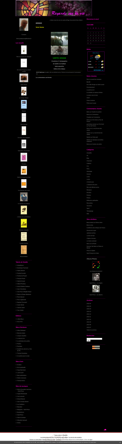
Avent (88, 97)
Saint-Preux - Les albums (96, 294)
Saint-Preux (20, 414)
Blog (88, 158)
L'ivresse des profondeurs (23, 216)
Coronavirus (95, 114)
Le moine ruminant (91, 241)
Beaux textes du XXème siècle (94, 222)
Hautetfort (65, 435)
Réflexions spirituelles (92, 200)
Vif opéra (24, 164)
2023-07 (89, 327)
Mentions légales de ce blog (49, 439)
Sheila (18, 422)
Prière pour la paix (91, 103)
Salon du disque (21, 417)
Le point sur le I (91, 90)
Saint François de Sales (93, 253)
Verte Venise (24, 84)
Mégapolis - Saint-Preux (23, 409)
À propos (24, 34)
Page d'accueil (70, 20)
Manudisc (19, 406)
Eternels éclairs (21, 333)
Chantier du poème (97, 112)
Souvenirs (89, 205)
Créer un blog (58, 435)
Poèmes (89, 195)
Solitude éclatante (23, 230)
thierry (88, 114)
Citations (89, 163)
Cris (88, 166)
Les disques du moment (96, 271)
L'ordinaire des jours (92, 184)
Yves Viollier (20, 310)
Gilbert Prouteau (21, 283)
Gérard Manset (21, 399)
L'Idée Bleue (20, 319)
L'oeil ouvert (20, 372)
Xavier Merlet (20, 304)
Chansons (89, 160)
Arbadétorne (20, 265)
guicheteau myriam (92, 124)
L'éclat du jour (90, 182)
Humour (89, 174)
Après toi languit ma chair (23, 177)
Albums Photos (92, 259)
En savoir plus (92, 442)
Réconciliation (24, 256)
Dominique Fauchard (22, 268)
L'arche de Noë (91, 235)
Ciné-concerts (20, 396)
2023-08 (89, 324)
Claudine (89, 117)
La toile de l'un (21, 338)
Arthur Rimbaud (21, 330)
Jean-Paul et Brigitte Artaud (24, 291)
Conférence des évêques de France (96, 227)
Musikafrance (20, 412)
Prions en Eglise (91, 250)
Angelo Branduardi (22, 393)
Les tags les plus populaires (75, 437)
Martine (89, 132)
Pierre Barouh (20, 297)
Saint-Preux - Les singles (95, 283)
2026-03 (89, 306)
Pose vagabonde (21, 299)
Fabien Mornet (21, 270)
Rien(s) (24, 111)
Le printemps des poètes (23, 341)
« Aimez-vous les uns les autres (58, 20)
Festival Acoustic (21, 273)
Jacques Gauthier (21, 335)
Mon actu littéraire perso (93, 187)
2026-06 (89, 303)
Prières (88, 197)
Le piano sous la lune (92, 95)
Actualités (89, 153)
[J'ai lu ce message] (120, 442)
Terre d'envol (23, 124)
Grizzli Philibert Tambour (23, 286)
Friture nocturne (91, 100)
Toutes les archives (92, 330)
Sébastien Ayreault (22, 420)
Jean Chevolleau (21, 289)
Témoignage (90, 211)
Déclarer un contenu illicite (36, 439)
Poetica (19, 343)
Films (88, 168)
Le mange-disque (23, 97)
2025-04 (89, 308)
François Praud (21, 278)
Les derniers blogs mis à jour (47, 437)
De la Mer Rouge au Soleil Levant (95, 84)
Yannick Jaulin (21, 307)
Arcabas (19, 364)
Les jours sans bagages (24, 137)
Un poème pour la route (23, 356)
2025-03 (89, 311)
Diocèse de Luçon (91, 230)
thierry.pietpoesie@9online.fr (23, 38)
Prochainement (91, 87)
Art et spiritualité (21, 367)
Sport (88, 208)
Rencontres (90, 203)
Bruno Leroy (90, 225)
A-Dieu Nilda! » (79, 20)
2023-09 (89, 322)
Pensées (89, 192)
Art (87, 155)
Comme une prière (97, 144)
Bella (88, 112)
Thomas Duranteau (22, 353)
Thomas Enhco (21, 380)
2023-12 (89, 314)
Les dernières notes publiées (61, 437)
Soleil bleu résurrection (24, 150)
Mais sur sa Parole (91, 243)
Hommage (89, 171)
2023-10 (89, 319)
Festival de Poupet (22, 275)
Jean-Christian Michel (22, 401)
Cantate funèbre (24, 243)
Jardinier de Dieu (91, 233)
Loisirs (88, 179)
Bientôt (88, 82)
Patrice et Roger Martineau (24, 294)
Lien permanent (69, 72)
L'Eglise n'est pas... (91, 238)
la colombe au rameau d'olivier (95, 92)
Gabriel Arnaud (21, 281)
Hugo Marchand (21, 370)
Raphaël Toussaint (22, 302)
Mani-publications (21, 375)
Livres (88, 176)
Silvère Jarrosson (21, 378)
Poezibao (19, 346)
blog (91, 439)
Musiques (89, 190)
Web (88, 213)
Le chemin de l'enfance (24, 203)
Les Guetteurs (20, 404)
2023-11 (89, 316)
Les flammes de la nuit (24, 190)
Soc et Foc (20, 321)
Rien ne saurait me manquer (23, 56)
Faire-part (95, 137)
